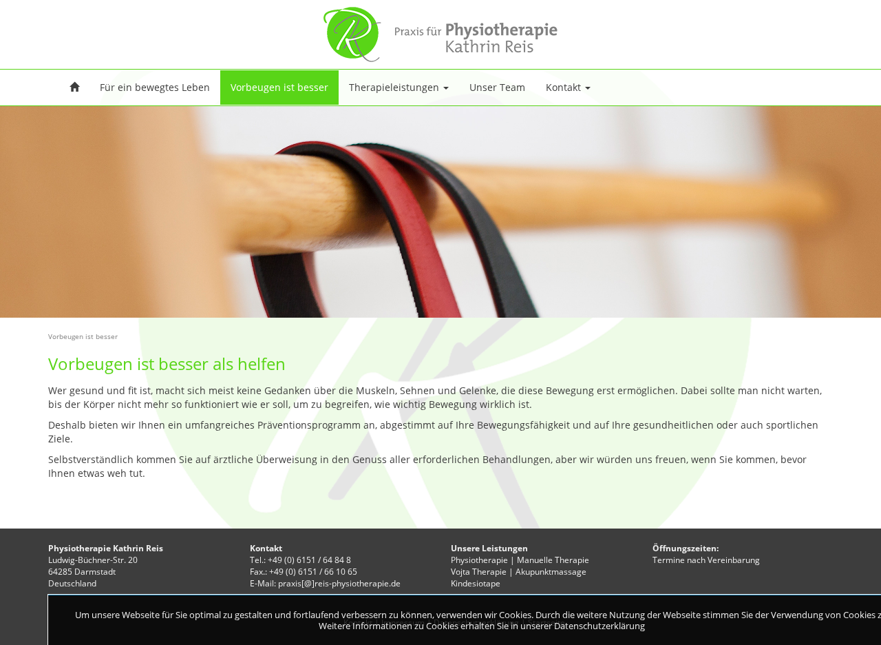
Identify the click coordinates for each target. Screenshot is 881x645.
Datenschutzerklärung (599, 626)
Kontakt (565, 87)
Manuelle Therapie (553, 560)
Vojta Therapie (479, 571)
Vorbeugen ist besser (279, 87)
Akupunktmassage (551, 571)
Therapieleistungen (395, 87)
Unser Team (497, 87)
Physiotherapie (479, 560)
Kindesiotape (475, 583)
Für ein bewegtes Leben (155, 87)
